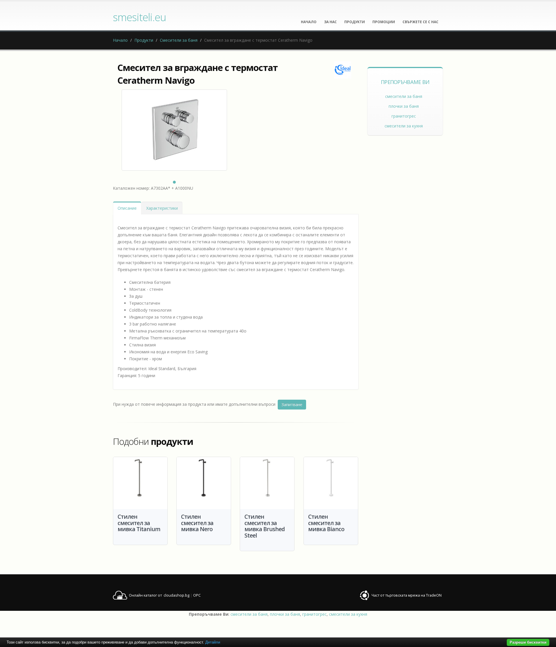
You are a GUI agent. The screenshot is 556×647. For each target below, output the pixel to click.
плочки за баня (404, 106)
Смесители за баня (178, 40)
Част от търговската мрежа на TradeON (407, 595)
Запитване (291, 404)
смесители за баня (403, 96)
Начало (120, 40)
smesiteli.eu (139, 17)
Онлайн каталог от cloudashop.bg (159, 595)
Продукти (143, 40)
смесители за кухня (404, 126)
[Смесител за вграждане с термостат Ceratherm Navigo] (174, 130)
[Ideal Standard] (342, 69)
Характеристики (162, 208)
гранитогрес (404, 116)
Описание (127, 208)
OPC (197, 595)
